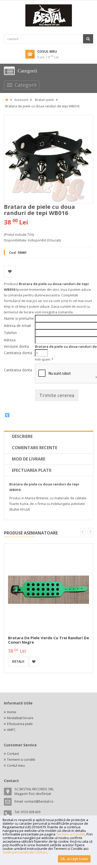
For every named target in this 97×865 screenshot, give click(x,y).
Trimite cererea (56, 395)
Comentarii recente (34, 447)
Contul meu (16, 765)
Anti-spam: (44, 359)
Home (11, 712)
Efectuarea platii (31, 470)
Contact (13, 753)
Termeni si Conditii (70, 834)
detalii (18, 661)
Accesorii (21, 99)
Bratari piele (44, 99)
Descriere (22, 436)
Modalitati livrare (20, 718)
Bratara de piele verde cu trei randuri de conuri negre (48, 640)
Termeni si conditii (21, 759)
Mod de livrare (28, 459)
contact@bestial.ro (39, 801)
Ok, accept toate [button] (74, 858)
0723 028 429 (30, 812)
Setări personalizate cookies (25, 852)
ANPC (11, 729)
